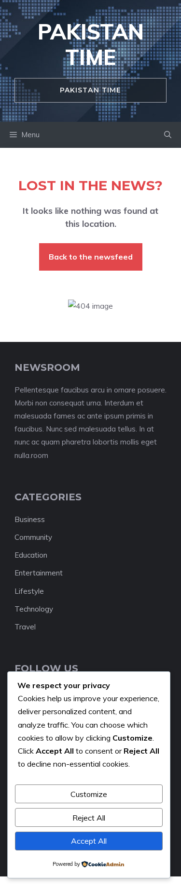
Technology (33, 609)
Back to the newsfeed (91, 256)
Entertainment (38, 572)
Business (29, 519)
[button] (167, 135)
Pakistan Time (91, 44)
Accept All (89, 841)
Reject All (88, 818)
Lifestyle (29, 591)
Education (30, 555)
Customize (88, 794)
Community (33, 537)
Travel (25, 626)
